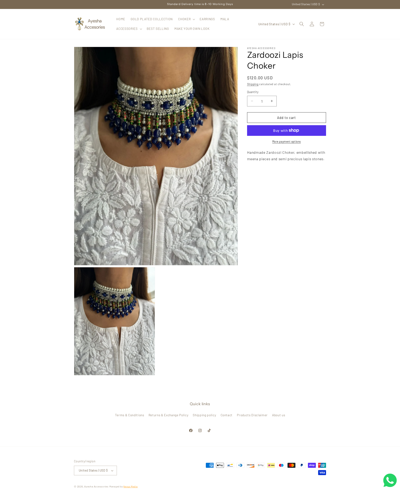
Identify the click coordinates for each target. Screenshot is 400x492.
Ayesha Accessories (96, 486)
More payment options (286, 141)
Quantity (253, 92)
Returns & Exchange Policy (169, 415)
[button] (186, 19)
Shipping (253, 84)
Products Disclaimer (252, 415)
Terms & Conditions (129, 415)
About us (278, 415)
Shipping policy (204, 415)
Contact (227, 415)
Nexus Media (130, 486)
